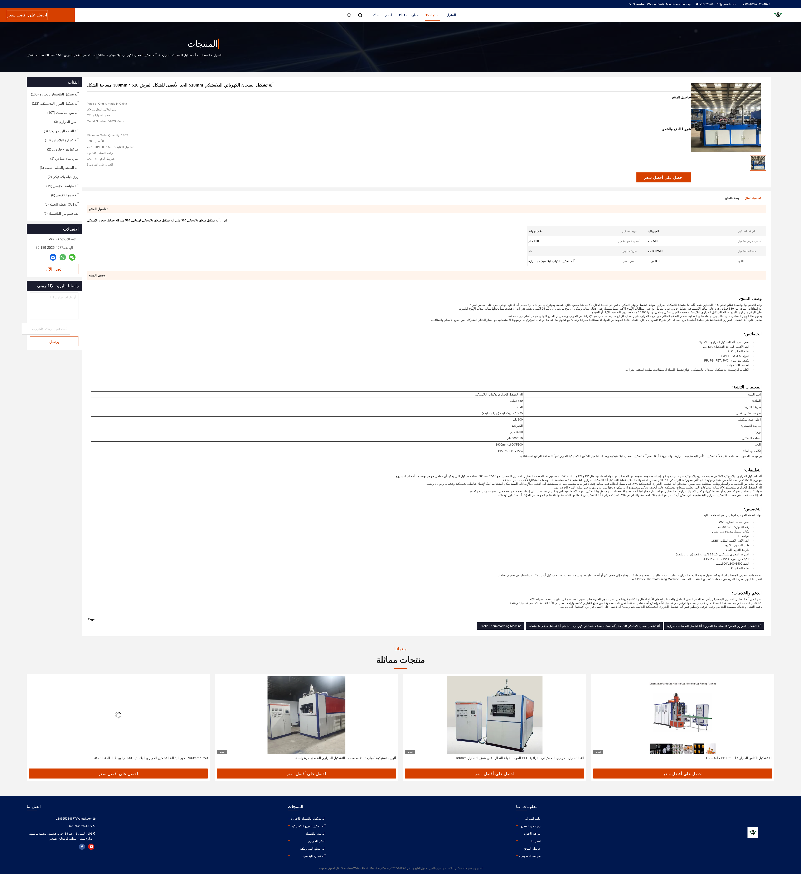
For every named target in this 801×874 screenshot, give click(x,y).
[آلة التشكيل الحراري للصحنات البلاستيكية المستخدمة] (118, 715)
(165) (54, 94)
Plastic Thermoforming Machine (500, 626)
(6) (64, 195)
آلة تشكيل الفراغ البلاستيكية (308, 826)
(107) (62, 112)
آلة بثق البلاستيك (315, 833)
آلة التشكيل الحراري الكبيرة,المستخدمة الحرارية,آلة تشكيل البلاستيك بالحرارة (714, 626)
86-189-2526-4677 (757, 4)
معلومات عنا (410, 15)
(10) (61, 140)
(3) (66, 122)
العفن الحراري (316, 841)
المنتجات (434, 15)
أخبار (388, 15)
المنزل (451, 15)
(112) (55, 103)
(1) (64, 158)
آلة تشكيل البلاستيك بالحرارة (178, 55)
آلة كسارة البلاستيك (313, 856)
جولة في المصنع (531, 826)
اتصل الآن (54, 269)
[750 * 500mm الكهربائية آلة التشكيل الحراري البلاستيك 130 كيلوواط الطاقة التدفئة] (306, 715)
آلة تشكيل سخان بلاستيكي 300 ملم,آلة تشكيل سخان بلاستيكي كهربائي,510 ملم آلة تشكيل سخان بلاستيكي (594, 626)
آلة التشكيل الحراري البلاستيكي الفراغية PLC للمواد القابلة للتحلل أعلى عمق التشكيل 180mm (708, 758)
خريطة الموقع (532, 848)
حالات (375, 15)
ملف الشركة (533, 818)
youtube (91, 847)
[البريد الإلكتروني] (53, 257)
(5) (61, 204)
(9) (61, 213)
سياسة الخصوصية (530, 856)
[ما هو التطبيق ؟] (62, 257)
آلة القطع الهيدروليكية (312, 848)
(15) (62, 186)
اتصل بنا (536, 841)
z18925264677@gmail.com (718, 4)
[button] (766, 722)
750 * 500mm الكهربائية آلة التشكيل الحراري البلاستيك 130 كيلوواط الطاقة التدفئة (339, 758)
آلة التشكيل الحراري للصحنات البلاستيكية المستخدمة (171, 758)
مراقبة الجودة (532, 833)
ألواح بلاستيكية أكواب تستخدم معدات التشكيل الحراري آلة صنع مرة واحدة (534, 758)
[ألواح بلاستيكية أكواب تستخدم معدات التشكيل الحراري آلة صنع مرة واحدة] (494, 715)
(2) (62, 149)
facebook (82, 847)
